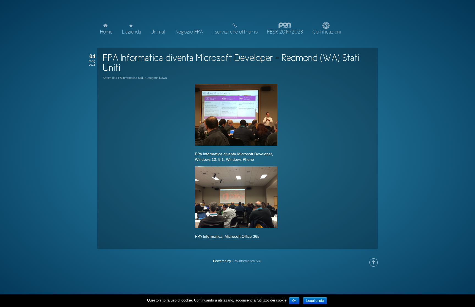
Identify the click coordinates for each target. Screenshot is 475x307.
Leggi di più (315, 301)
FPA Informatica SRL (130, 77)
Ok (294, 301)
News (163, 77)
